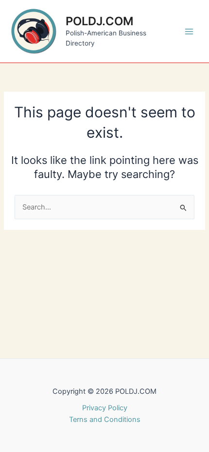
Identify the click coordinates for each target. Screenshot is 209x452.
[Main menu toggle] (189, 31)
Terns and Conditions (104, 419)
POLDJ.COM (99, 21)
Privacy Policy (104, 408)
